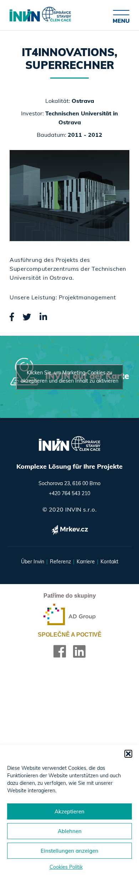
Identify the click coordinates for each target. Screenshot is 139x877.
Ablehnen (70, 831)
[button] (128, 753)
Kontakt (109, 561)
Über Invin (32, 561)
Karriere (86, 561)
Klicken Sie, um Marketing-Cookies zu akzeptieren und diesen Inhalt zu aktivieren (69, 376)
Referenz (60, 561)
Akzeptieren (69, 811)
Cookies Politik (66, 867)
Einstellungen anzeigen (69, 850)
